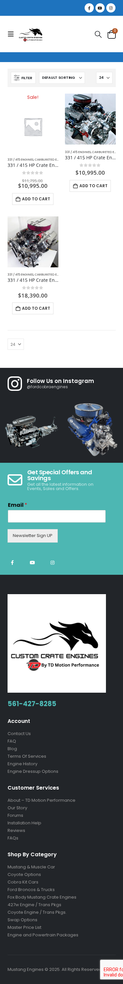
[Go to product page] (90, 119)
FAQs (13, 838)
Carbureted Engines (51, 159)
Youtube (32, 563)
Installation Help (24, 823)
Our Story (17, 808)
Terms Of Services (27, 756)
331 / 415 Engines (20, 159)
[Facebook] (89, 7)
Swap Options (22, 920)
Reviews (16, 830)
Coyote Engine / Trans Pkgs (37, 912)
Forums (15, 815)
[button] (13, 34)
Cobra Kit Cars (23, 882)
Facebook (12, 563)
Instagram (52, 563)
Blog (12, 749)
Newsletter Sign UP (32, 535)
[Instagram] (110, 7)
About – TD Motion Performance (41, 800)
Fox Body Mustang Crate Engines (42, 897)
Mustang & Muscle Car (31, 867)
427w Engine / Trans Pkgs (34, 905)
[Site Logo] (31, 34)
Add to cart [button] (36, 199)
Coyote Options (24, 874)
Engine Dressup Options (33, 771)
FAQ (12, 741)
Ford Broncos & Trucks (31, 889)
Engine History (22, 764)
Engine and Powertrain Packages (43, 935)
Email (17, 505)
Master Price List (24, 927)
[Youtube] (100, 7)
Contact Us (19, 733)
